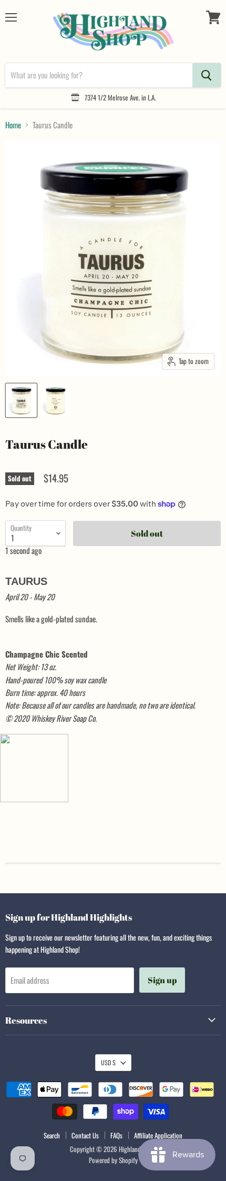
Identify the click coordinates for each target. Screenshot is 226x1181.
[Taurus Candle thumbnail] (21, 400)
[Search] (206, 75)
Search (52, 1135)
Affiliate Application (158, 1135)
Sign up (162, 980)
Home (13, 124)
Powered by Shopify (113, 1160)
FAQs (116, 1135)
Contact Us (85, 1135)
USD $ (108, 1062)
